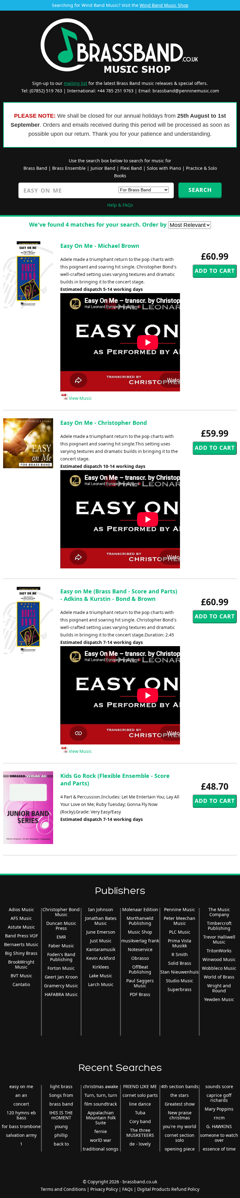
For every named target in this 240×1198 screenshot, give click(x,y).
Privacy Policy (104, 1189)
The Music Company (219, 911)
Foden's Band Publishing (61, 956)
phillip (61, 1135)
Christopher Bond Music (61, 911)
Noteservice (140, 949)
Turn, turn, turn (100, 1095)
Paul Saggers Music (140, 983)
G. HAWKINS (219, 1126)
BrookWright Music (21, 964)
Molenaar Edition (140, 909)
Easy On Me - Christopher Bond (103, 422)
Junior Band (103, 168)
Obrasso (140, 958)
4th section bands (179, 1086)
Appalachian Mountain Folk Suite (101, 1118)
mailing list (75, 83)
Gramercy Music (61, 986)
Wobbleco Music (219, 968)
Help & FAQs (120, 205)
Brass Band (35, 168)
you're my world (179, 1126)
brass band (61, 1104)
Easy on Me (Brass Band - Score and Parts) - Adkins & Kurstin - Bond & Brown (118, 594)
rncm (219, 1118)
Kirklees (100, 967)
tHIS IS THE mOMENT (61, 1115)
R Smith (180, 954)
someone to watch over (219, 1137)
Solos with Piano (164, 168)
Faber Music (61, 946)
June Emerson (100, 932)
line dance (140, 1104)
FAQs (127, 1189)
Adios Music (21, 909)
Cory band (140, 1121)
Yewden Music (219, 999)
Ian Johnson (100, 909)
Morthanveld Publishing (140, 920)
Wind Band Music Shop (164, 5)
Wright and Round (219, 988)
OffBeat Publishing (140, 969)
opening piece (180, 1149)
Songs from (61, 1095)
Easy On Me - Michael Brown (99, 245)
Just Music (101, 941)
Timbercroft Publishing (219, 925)
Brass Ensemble (69, 168)
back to (61, 1144)
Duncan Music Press (61, 925)
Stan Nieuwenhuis (179, 972)
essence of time (219, 1149)
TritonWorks (219, 951)
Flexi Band (131, 168)
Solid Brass (179, 963)
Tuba (140, 1113)
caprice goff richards (219, 1097)
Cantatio (21, 984)
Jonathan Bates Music (101, 920)
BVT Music (21, 976)
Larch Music (100, 984)
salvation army (21, 1135)
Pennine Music (179, 909)
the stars (179, 1095)
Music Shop (140, 932)
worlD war (100, 1140)
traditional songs (100, 1149)
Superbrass (180, 989)
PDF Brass (140, 994)
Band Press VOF (21, 936)
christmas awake (100, 1086)
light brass (61, 1086)
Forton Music (61, 968)
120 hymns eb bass (21, 1115)
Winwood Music (219, 959)
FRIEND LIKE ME (140, 1086)
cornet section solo (179, 1137)
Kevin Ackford (100, 958)
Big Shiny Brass (21, 953)
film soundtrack (100, 1104)
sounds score (219, 1086)
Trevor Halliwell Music (219, 939)
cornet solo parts (140, 1095)
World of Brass (219, 977)
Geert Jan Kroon (61, 977)
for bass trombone (21, 1126)
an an (21, 1095)
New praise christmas (180, 1115)
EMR (61, 937)
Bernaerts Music (21, 944)
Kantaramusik (100, 949)
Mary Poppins (219, 1109)
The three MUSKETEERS (140, 1132)
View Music (80, 398)
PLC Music (179, 932)
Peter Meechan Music (179, 920)
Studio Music (179, 981)
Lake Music (100, 976)
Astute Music (21, 927)
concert (21, 1104)
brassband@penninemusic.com (185, 91)
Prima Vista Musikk (179, 943)
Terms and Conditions (63, 1189)
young (61, 1126)
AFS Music (21, 918)
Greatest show (180, 1104)
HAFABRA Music (61, 994)
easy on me (21, 1086)
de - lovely (140, 1144)
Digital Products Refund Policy (168, 1189)
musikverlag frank (140, 941)
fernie (100, 1131)
